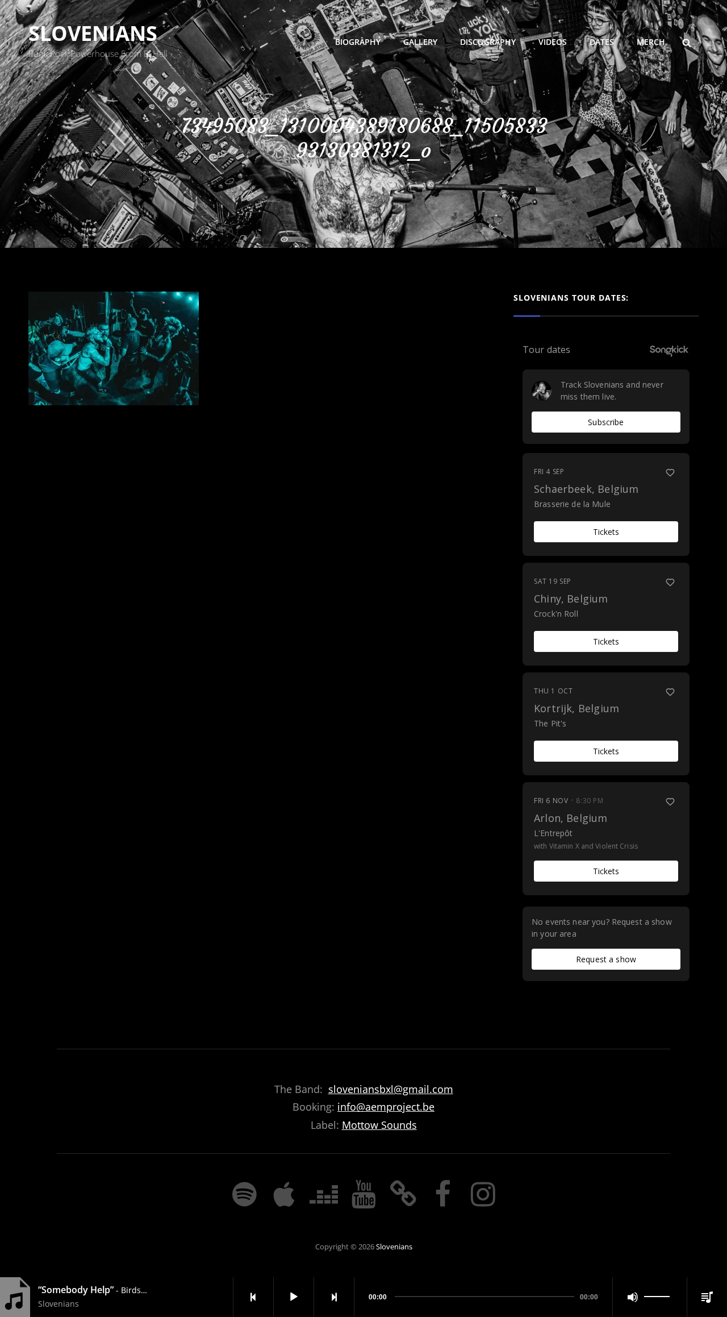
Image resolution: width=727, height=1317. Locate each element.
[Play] (293, 1297)
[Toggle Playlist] (707, 1297)
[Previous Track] (253, 1297)
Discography (488, 41)
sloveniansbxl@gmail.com (390, 1089)
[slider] (658, 1297)
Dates (602, 41)
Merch (651, 41)
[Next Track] (334, 1297)
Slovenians (92, 33)
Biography (358, 41)
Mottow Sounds (379, 1125)
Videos (552, 41)
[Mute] (632, 1297)
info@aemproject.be (385, 1107)
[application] (480, 1297)
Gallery (420, 41)
